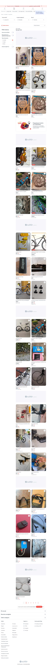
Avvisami (40, 606)
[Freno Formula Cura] (38, 551)
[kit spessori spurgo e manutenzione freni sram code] (38, 293)
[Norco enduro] (23, 440)
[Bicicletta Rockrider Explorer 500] (23, 378)
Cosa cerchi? (4, 17)
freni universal (14, 11)
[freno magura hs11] (38, 416)
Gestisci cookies (4, 636)
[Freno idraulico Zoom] (38, 464)
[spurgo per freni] (23, 244)
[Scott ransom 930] (23, 354)
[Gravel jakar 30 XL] (23, 330)
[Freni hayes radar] (23, 501)
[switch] (12, 32)
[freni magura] (38, 82)
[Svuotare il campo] (14, 20)
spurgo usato (9, 11)
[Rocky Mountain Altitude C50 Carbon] (38, 207)
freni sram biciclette (29, 11)
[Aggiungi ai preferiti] (29, 48)
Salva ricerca (6, 25)
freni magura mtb (21, 11)
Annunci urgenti (5, 46)
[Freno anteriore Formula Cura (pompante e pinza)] (23, 82)
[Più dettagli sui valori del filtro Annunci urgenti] (8, 46)
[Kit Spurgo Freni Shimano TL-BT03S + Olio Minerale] (38, 354)
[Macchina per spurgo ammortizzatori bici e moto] (23, 551)
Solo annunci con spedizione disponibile (6, 35)
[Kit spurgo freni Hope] (23, 268)
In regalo (4, 41)
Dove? (32, 17)
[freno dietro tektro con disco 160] (38, 106)
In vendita (4, 40)
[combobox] (8, 20)
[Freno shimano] (23, 464)
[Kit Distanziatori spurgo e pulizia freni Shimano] (23, 526)
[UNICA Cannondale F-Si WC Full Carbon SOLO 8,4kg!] (38, 244)
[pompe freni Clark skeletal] (23, 588)
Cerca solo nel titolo (5, 32)
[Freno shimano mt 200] (38, 378)
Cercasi (4, 43)
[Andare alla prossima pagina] (38, 603)
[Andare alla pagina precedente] (24, 603)
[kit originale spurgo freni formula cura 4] (23, 58)
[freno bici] (38, 526)
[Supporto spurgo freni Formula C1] (38, 268)
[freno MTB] (38, 440)
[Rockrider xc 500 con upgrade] (23, 183)
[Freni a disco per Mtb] (23, 207)
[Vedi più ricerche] (45, 11)
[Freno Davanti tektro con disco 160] (38, 58)
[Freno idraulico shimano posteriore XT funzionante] (38, 501)
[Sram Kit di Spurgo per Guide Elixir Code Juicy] (23, 416)
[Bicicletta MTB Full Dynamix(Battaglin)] (38, 159)
